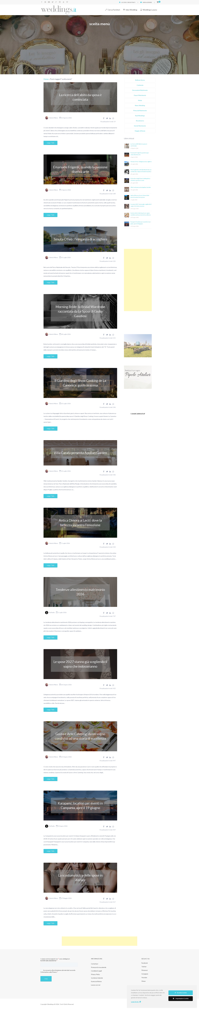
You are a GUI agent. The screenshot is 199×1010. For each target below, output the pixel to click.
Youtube (144, 977)
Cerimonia (140, 85)
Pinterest (144, 970)
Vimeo (143, 981)
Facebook (144, 963)
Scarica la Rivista (96, 981)
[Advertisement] (138, 280)
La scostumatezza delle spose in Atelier (80, 877)
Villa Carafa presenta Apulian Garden (80, 453)
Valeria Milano (53, 118)
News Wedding (140, 105)
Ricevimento (140, 121)
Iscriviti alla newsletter (48, 960)
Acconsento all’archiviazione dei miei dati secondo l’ (57, 971)
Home (46, 79)
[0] (158, 2)
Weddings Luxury (150, 10)
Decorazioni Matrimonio (140, 90)
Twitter (143, 966)
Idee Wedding (131, 10)
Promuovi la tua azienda (98, 967)
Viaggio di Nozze (140, 131)
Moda (140, 100)
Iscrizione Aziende (97, 978)
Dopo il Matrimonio (140, 95)
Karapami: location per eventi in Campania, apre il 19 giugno (80, 805)
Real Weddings (140, 115)
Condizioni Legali (96, 971)
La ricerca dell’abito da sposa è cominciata (80, 97)
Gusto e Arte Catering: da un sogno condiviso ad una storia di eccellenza (80, 736)
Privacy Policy (95, 974)
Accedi (123, 2)
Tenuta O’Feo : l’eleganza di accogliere (80, 239)
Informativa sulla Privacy (49, 972)
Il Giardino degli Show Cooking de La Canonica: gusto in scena (80, 383)
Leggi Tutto (50, 143)
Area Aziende (147, 2)
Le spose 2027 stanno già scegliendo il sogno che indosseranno (80, 664)
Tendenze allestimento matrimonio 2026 (80, 592)
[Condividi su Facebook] (103, 118)
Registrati (131, 2)
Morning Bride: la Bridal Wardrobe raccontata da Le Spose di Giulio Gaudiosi (80, 311)
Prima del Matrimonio (140, 110)
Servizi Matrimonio (140, 126)
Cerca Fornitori (114, 10)
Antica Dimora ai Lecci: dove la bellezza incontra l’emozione (80, 522)
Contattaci (94, 964)
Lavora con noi (95, 985)
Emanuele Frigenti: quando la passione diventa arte (80, 169)
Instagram (144, 974)
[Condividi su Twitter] (107, 118)
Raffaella (52, 612)
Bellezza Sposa (140, 80)
